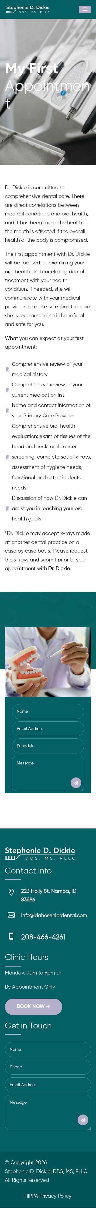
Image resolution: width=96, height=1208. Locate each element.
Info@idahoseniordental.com (54, 915)
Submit (69, 782)
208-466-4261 (43, 937)
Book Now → (33, 1006)
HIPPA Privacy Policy (47, 1196)
